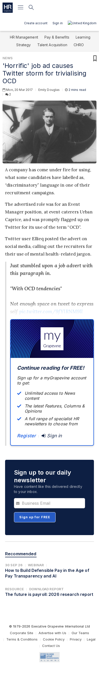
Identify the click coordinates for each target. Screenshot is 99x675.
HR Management (24, 37)
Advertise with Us (52, 633)
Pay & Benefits (56, 37)
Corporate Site (21, 633)
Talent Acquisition (52, 45)
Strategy (23, 45)
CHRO (79, 45)
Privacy (75, 639)
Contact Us (51, 646)
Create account (35, 23)
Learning (83, 37)
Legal (91, 639)
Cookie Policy (53, 639)
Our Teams (80, 633)
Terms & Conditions (22, 639)
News (8, 58)
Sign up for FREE (34, 517)
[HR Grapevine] (7, 7)
